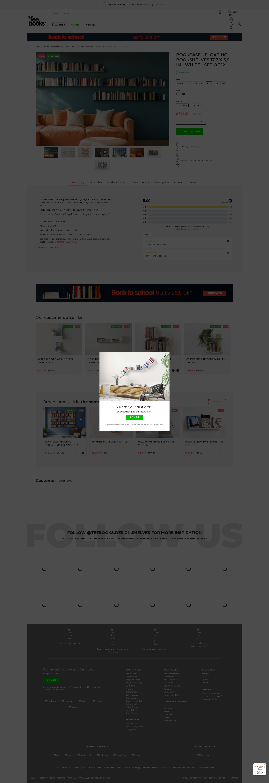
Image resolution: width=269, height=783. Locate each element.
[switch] (260, 772)
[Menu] (264, 765)
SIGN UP (134, 417)
